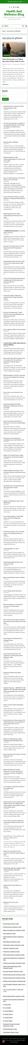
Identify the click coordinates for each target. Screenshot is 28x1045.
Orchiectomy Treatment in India (11, 951)
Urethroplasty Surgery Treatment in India (13, 945)
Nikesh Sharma (7, 64)
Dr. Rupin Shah (7, 1004)
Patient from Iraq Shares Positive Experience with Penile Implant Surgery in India (14, 852)
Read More (5, 84)
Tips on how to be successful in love (13, 392)
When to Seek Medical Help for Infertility (14, 577)
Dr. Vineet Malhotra (8, 1011)
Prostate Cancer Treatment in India (12, 927)
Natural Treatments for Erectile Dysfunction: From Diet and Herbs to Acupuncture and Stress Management (13, 771)
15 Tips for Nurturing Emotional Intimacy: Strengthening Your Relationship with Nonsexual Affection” (14, 280)
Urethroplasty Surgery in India (10, 1032)
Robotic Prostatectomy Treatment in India (14, 930)
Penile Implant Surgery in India (11, 924)
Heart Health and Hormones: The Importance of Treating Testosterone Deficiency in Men (13, 655)
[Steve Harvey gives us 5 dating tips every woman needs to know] (14, 49)
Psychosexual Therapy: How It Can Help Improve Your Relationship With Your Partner (14, 533)
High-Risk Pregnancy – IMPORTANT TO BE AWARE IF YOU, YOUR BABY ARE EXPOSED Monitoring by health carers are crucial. (15, 689)
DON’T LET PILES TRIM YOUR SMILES (13, 705)
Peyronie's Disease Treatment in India (13, 971)
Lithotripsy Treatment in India (10, 948)
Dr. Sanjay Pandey (7, 1021)
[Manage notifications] (3, 1041)
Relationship (7, 55)
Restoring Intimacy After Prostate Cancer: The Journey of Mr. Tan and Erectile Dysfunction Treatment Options (14, 360)
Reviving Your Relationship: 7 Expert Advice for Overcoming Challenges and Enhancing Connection (14, 314)
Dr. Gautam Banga (7, 1017)
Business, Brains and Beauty (11, 142)
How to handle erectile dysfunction (13, 591)
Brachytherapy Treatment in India (11, 942)
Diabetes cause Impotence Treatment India (14, 981)
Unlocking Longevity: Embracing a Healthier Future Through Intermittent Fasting (13, 297)
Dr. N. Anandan (7, 1008)
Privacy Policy (14, 1042)
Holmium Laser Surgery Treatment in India (14, 963)
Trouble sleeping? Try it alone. (11, 548)
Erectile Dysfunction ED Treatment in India (14, 974)
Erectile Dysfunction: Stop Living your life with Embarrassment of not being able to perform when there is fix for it (14, 722)
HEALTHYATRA (21, 1040)
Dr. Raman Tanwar (8, 1014)
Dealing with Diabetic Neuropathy (12, 672)
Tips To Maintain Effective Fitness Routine (15, 329)
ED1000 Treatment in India (10, 1029)
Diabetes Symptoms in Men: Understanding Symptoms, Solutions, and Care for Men (12, 1)
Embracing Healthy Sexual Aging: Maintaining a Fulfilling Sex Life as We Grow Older (13, 405)
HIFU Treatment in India (9, 933)
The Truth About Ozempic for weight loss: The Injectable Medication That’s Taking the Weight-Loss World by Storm (14, 125)
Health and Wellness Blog (14, 12)
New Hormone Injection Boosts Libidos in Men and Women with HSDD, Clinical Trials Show (15, 621)
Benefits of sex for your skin (11, 902)
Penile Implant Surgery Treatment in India (13, 955)
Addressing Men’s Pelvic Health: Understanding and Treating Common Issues (13, 215)
